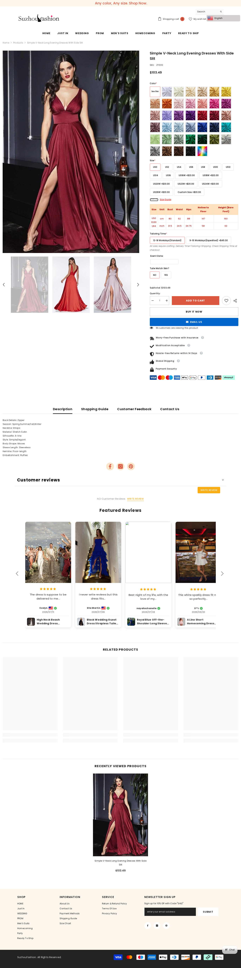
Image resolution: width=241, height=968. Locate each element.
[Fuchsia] (226, 103)
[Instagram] (120, 466)
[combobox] (206, 11)
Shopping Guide (94, 409)
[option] (71, 152)
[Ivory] (178, 91)
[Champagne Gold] (202, 91)
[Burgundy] (214, 115)
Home (6, 42)
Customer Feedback (134, 409)
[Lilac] (167, 115)
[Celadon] (178, 139)
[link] (226, 300)
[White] (167, 91)
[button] (3, 284)
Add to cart (195, 300)
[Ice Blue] (178, 127)
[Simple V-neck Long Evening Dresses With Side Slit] (120, 815)
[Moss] (214, 139)
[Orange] (167, 103)
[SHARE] (234, 300)
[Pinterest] (131, 466)
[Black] (190, 151)
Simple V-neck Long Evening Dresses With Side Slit (120, 862)
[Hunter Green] (202, 139)
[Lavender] (178, 115)
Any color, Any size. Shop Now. (121, 3)
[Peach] (155, 103)
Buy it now (194, 311)
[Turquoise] (226, 127)
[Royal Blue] (202, 127)
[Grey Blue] (190, 127)
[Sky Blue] (167, 127)
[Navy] (214, 127)
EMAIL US (196, 322)
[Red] (202, 115)
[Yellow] (226, 91)
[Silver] (226, 139)
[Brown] (167, 151)
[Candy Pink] (190, 103)
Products (18, 42)
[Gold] (214, 91)
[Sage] (167, 139)
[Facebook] (110, 466)
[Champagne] (190, 91)
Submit (208, 912)
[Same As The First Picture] (155, 91)
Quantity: (155, 293)
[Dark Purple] (190, 115)
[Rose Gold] (226, 115)
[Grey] (155, 151)
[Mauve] (155, 127)
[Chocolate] (178, 151)
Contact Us (169, 409)
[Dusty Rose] (155, 115)
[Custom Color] (202, 151)
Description (62, 409)
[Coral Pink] (202, 103)
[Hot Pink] (214, 103)
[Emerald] (190, 139)
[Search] (209, 11)
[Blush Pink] (178, 103)
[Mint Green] (155, 139)
